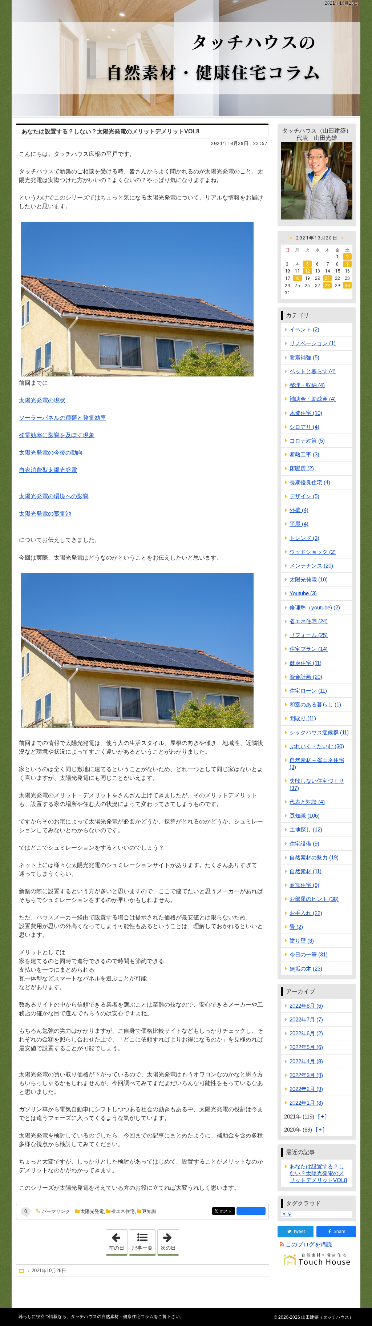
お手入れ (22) (306, 913)
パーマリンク (56, 1211)
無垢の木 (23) (306, 969)
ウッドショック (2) (313, 552)
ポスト (227, 1211)
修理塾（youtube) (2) (315, 607)
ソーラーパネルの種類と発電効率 (62, 418)
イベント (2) (304, 329)
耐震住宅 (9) (304, 885)
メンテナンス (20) (311, 566)
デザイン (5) (304, 496)
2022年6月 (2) (306, 1033)
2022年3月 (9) (306, 1075)
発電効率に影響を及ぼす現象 (56, 435)
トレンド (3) (304, 538)
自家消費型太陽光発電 (48, 470)
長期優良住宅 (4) (310, 482)
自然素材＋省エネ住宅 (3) (317, 763)
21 (327, 278)
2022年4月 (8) (306, 1061)
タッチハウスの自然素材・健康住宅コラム (186, 58)
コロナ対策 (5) (307, 441)
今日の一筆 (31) (309, 954)
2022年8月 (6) (306, 1006)
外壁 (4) (299, 510)
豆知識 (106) (305, 816)
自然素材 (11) (306, 871)
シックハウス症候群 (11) (319, 732)
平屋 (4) (299, 524)
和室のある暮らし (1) (315, 704)
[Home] (22, 1270)
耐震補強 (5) (304, 357)
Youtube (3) (303, 593)
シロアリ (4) (304, 427)
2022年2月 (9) (306, 1089)
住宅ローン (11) (308, 691)
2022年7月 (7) (306, 1019)
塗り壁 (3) (302, 941)
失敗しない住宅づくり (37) (317, 784)
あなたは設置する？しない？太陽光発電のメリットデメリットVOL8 (110, 131)
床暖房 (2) (302, 468)
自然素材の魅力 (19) (314, 857)
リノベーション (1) (313, 343)
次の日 (170, 1240)
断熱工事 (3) (304, 454)
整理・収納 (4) (307, 385)
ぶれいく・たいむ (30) (317, 746)
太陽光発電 (92, 1211)
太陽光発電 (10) (309, 579)
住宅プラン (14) (309, 649)
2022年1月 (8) (306, 1103)
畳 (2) (296, 927)
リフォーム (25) (309, 635)
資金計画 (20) (306, 677)
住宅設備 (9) (304, 844)
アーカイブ (300, 991)
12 (307, 271)
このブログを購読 (309, 1244)
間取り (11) (303, 718)
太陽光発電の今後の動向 (51, 453)
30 (347, 285)
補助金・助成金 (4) (313, 399)
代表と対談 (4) (307, 802)
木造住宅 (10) (306, 413)
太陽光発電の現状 (42, 400)
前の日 (118, 1240)
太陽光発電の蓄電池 (45, 514)
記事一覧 (142, 1248)
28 (327, 285)
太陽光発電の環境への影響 (54, 496)
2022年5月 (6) (306, 1047)
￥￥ (286, 1214)
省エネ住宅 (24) (309, 621)
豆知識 (149, 1211)
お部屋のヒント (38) (314, 899)
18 (297, 278)
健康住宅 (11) (306, 663)
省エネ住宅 (123, 1211)
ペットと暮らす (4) (313, 371)
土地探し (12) (306, 829)
